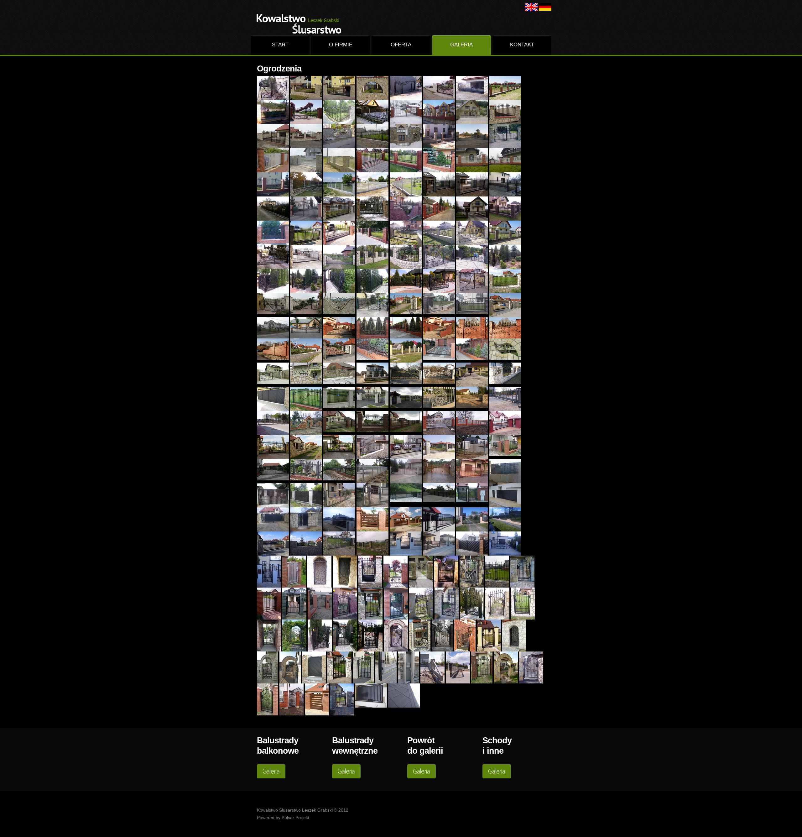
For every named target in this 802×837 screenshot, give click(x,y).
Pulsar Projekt (295, 817)
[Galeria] (271, 771)
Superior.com (298, 23)
